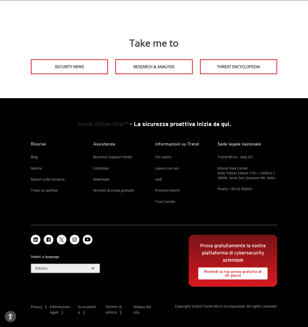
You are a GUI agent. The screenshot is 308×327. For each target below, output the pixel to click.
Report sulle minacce (48, 179)
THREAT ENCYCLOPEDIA (238, 66)
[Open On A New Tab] (61, 239)
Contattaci (101, 168)
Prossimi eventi (167, 190)
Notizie (36, 168)
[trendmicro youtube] (87, 239)
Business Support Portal (112, 157)
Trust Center (165, 201)
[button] (65, 268)
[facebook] (48, 239)
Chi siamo (163, 157)
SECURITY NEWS (58, 64)
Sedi (158, 179)
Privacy (36, 306)
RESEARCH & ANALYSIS (154, 66)
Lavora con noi (167, 168)
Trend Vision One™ (102, 124)
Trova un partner (44, 190)
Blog (34, 157)
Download (101, 179)
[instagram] (74, 239)
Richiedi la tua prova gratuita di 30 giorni (230, 272)
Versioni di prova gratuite (113, 190)
